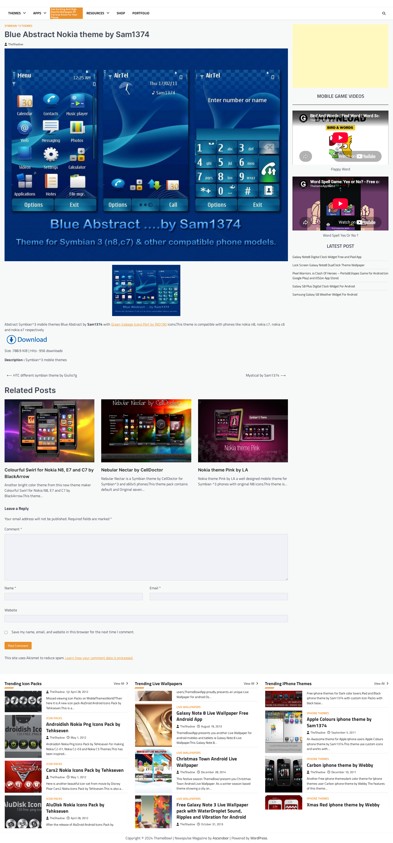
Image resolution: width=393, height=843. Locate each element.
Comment (13, 529)
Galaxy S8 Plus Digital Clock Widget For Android (323, 286)
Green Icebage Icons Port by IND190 (139, 324)
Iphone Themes (318, 727)
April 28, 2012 (79, 773)
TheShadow (15, 44)
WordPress (258, 838)
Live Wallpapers (188, 714)
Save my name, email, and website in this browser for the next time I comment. (73, 632)
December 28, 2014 (213, 734)
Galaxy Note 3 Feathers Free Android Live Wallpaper (215, 821)
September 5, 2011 (343, 701)
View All (119, 683)
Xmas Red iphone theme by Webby (343, 772)
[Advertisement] (340, 56)
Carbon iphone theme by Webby (340, 733)
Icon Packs (54, 719)
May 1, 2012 (78, 693)
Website (11, 610)
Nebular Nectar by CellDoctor (132, 470)
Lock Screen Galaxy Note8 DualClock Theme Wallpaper (328, 265)
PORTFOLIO (140, 13)
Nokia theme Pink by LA (223, 470)
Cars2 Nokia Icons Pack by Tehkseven (85, 725)
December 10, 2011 (343, 740)
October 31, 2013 (212, 786)
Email (155, 588)
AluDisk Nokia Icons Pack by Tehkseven (75, 763)
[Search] (383, 13)
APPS (37, 13)
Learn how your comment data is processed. (99, 658)
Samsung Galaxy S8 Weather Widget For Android (324, 294)
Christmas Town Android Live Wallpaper (206, 723)
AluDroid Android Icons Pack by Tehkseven (78, 808)
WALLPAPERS (64, 13)
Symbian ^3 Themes (18, 26)
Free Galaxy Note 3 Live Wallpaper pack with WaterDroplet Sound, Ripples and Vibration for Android (212, 772)
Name (10, 588)
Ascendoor (221, 838)
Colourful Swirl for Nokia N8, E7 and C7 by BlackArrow (49, 473)
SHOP (121, 13)
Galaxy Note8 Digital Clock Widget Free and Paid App (326, 256)
